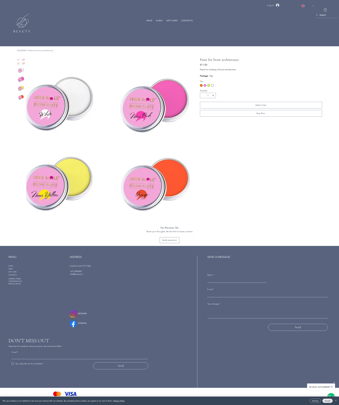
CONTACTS (12, 275)
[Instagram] (73, 314)
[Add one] (213, 95)
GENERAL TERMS (14, 279)
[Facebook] (73, 323)
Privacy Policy (119, 400)
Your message (213, 304)
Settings (315, 400)
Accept (327, 400)
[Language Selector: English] (308, 6)
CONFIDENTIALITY (15, 281)
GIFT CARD (12, 272)
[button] (325, 10)
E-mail (210, 289)
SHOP (10, 266)
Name (210, 275)
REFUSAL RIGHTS (14, 284)
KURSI (10, 269)
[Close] (335, 401)
